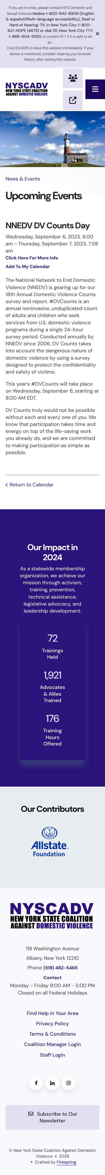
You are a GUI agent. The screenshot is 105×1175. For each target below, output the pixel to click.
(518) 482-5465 (60, 968)
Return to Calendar (31, 484)
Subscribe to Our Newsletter (56, 1117)
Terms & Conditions (52, 1034)
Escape (73, 100)
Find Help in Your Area (52, 1013)
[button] (95, 89)
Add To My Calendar (28, 267)
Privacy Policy (52, 1023)
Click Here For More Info (32, 258)
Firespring (66, 1162)
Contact (52, 978)
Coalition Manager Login (52, 1044)
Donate (73, 78)
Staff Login (52, 1055)
